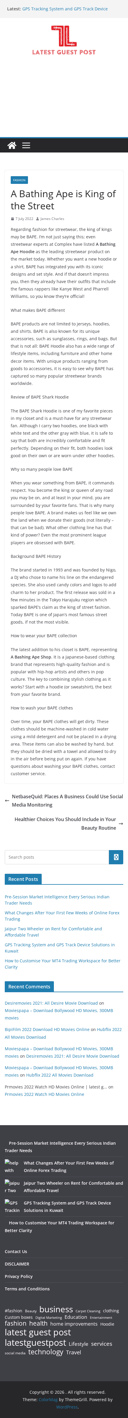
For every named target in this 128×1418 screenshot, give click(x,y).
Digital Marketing (48, 1318)
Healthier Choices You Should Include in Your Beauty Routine (65, 823)
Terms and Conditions (27, 1289)
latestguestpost (35, 1342)
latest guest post (38, 1332)
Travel (73, 1352)
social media (15, 1353)
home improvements (74, 1324)
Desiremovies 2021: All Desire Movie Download (51, 1003)
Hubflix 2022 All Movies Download (59, 1075)
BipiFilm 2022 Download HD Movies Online (47, 1029)
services (101, 1343)
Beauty (31, 1311)
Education (76, 1317)
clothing (111, 1310)
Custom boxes (19, 1317)
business (56, 1309)
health (38, 1323)
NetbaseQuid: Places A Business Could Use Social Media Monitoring (67, 800)
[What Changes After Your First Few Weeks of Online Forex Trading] (12, 1166)
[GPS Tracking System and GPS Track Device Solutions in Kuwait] (12, 1206)
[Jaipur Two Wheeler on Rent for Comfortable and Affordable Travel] (12, 1186)
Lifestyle (78, 1344)
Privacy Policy (19, 1276)
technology (45, 1352)
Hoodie (107, 1324)
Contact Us (16, 1251)
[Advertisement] (64, 101)
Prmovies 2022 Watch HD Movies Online (44, 1094)
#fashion (13, 1310)
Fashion (19, 180)
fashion (15, 1323)
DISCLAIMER (17, 1264)
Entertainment (101, 1318)
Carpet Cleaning (88, 1311)
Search (116, 857)
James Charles (52, 218)
